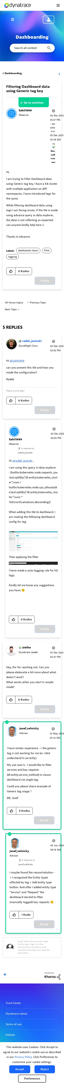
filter (47, 250)
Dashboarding (13, 73)
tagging (12, 256)
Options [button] (59, 73)
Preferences (32, 1078)
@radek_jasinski (22, 461)
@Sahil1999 (17, 361)
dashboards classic (28, 250)
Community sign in (48, 20)
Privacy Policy (23, 1057)
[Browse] (14, 19)
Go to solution (34, 102)
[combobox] (32, 48)
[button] (19, 1069)
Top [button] (5, 975)
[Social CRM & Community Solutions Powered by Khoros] (52, 975)
